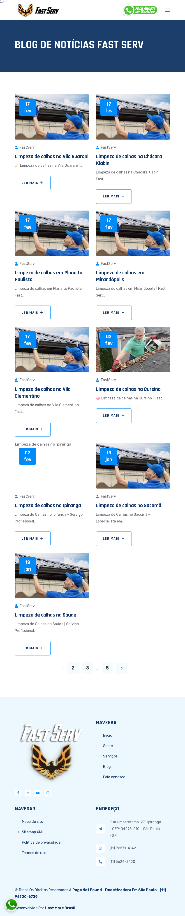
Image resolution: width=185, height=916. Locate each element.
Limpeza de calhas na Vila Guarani (51, 156)
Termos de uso (34, 853)
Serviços (110, 756)
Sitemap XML (33, 832)
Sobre (108, 746)
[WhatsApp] (140, 10)
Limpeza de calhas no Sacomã (128, 505)
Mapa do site (32, 821)
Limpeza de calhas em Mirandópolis (120, 276)
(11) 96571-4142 (122, 848)
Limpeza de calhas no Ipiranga (48, 505)
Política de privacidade (41, 842)
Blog (107, 766)
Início (107, 735)
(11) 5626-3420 (122, 861)
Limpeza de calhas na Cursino (128, 389)
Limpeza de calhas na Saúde (45, 615)
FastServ (27, 147)
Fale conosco (114, 777)
